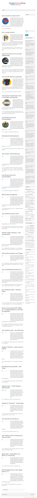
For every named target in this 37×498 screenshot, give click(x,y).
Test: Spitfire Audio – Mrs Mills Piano (13, 330)
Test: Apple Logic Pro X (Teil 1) (29, 262)
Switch (15, 227)
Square (21, 249)
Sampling (6, 285)
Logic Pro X (11, 69)
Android (32, 189)
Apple (10, 70)
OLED (11, 227)
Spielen (13, 227)
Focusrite (31, 231)
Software (3, 70)
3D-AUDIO (4, 326)
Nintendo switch (7, 227)
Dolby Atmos (18, 47)
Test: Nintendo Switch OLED (10, 213)
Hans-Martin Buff (8, 326)
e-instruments (32, 230)
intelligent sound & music (30, 234)
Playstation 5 (14, 48)
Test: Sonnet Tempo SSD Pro (29, 267)
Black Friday (10, 208)
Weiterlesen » (4, 89)
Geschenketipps (4, 209)
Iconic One (25, 497)
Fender (29, 231)
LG (26, 236)
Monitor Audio (18, 112)
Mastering (15, 69)
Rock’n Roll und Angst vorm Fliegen (12, 253)
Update (27, 220)
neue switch (21, 226)
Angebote (17, 208)
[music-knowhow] (18, 6)
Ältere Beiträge (5, 489)
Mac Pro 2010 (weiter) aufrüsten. (29, 289)
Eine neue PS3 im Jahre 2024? (11, 15)
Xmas (18, 190)
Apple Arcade (21, 248)
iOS (9, 69)
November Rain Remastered (10, 136)
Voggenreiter (31, 247)
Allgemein (6, 148)
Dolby (17, 168)
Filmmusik (8, 111)
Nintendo (3, 227)
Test (17, 91)
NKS (34, 240)
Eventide (26, 231)
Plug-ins (3, 285)
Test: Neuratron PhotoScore (10, 419)
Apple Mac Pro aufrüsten (28, 254)
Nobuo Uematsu (13, 249)
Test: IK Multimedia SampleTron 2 (12, 269)
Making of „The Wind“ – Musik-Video (13, 403)
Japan (6, 249)
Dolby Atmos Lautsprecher (8, 112)
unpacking (19, 91)
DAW (7, 69)
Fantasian (3, 249)
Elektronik (8, 47)
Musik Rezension (19, 148)
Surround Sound (14, 91)
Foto (28, 197)
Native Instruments (29, 207)
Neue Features (6, 48)
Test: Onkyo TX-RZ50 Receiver (11, 154)
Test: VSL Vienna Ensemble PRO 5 (29, 294)
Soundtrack (17, 249)
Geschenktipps (15, 190)
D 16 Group (28, 229)
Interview (26, 200)
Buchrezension (15, 263)
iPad (22, 70)
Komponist (8, 249)
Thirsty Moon (27, 247)
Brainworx (27, 228)
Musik (17, 69)
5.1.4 (13, 168)
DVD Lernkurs (27, 230)
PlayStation (9, 48)
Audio (6, 47)
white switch (5, 228)
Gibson (34, 231)
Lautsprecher (14, 112)
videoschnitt (3, 72)
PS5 (16, 48)
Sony (18, 48)
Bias (34, 227)
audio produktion (13, 70)
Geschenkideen (10, 190)
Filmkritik (31, 196)
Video (7, 168)
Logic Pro (6, 71)
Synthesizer (12, 285)
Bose (25, 228)
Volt (34, 247)
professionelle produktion (16, 71)
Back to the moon (10, 263)
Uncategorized (12, 248)
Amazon (28, 225)
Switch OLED (19, 227)
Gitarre (21, 263)
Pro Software (10, 71)
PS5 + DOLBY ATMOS (8, 32)
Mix (13, 148)
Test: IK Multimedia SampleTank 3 (30, 299)
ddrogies (26, 40)
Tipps (8, 209)
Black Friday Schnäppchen (9, 194)
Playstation (9, 28)
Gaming (6, 28)
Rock (11, 264)
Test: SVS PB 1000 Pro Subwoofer (12, 76)
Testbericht (12, 113)
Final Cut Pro (18, 70)
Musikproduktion (21, 69)
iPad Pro (3, 71)
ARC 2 (26, 191)
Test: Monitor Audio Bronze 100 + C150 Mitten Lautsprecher (29, 166)
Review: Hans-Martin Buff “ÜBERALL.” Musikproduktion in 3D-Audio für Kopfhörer (12, 309)
